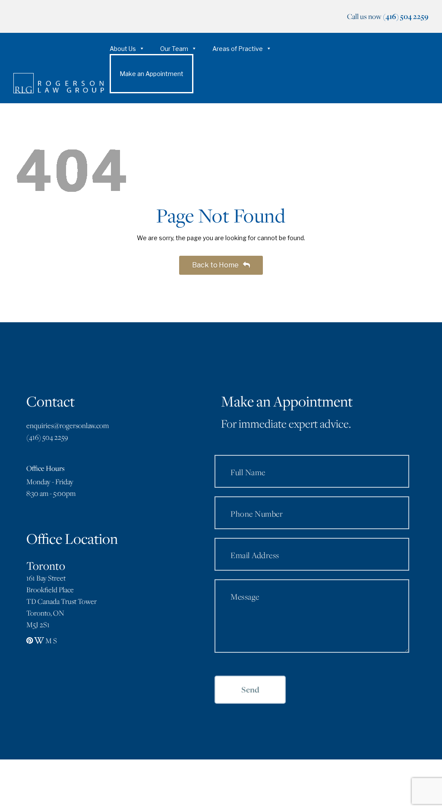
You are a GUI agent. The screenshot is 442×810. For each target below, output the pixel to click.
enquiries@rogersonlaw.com (67, 425)
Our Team (174, 48)
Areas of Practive (237, 48)
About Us (123, 48)
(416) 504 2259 (406, 16)
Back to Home (216, 265)
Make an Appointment (151, 73)
